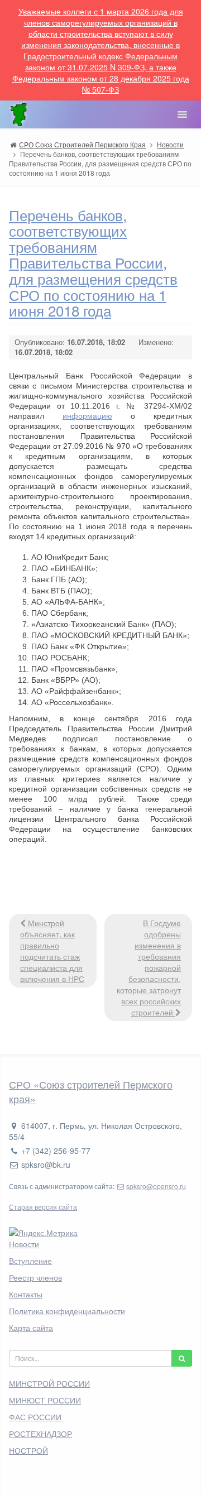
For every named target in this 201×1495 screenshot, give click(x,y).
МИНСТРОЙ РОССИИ (49, 1383)
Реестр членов (35, 1277)
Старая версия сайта (43, 1206)
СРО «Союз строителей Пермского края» (91, 1091)
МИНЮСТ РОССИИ (45, 1400)
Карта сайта (31, 1327)
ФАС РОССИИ (35, 1416)
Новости (24, 1243)
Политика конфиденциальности (67, 1310)
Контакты (25, 1294)
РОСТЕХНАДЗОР (40, 1433)
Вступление (30, 1260)
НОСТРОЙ (28, 1450)
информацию (87, 415)
